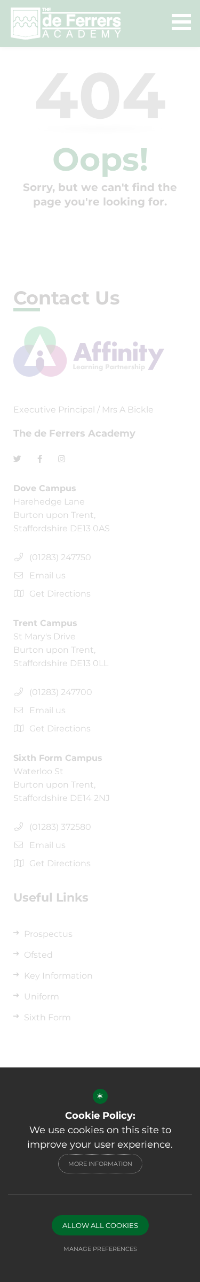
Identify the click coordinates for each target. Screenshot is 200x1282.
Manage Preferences (100, 1249)
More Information (100, 1163)
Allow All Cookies (100, 1225)
